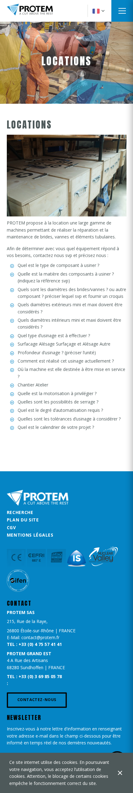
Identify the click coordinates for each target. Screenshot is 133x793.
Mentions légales (30, 535)
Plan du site (23, 520)
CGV (11, 527)
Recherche (20, 512)
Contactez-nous (37, 699)
